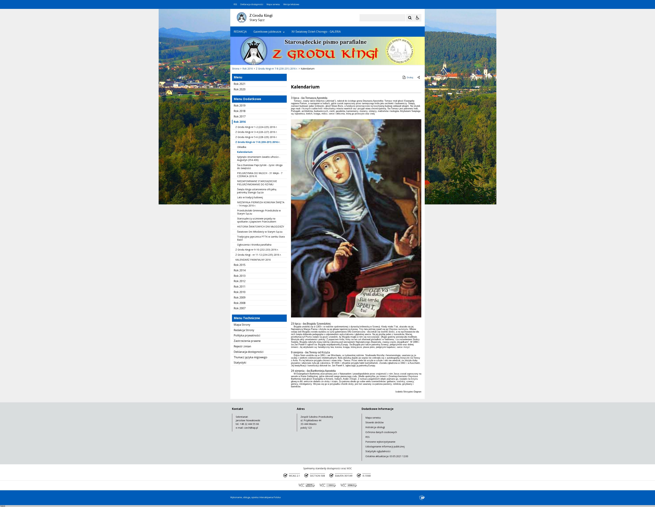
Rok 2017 (239, 116)
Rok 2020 (239, 89)
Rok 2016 (240, 122)
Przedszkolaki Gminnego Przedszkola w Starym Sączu (259, 212)
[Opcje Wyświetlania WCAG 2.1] (417, 18)
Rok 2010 (239, 292)
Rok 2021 (239, 84)
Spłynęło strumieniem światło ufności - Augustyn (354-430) (258, 158)
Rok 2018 (239, 111)
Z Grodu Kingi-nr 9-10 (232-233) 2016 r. (257, 249)
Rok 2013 (239, 276)
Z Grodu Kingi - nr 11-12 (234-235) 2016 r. (258, 254)
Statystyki (240, 362)
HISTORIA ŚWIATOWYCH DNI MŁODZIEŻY (260, 226)
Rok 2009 (239, 297)
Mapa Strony (242, 325)
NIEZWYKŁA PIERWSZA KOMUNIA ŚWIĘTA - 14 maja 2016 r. (260, 204)
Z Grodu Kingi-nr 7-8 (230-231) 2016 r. (257, 142)
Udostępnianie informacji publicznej (385, 446)
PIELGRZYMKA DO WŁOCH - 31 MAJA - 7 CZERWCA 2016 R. (259, 174)
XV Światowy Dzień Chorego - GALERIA (316, 31)
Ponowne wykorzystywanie (380, 441)
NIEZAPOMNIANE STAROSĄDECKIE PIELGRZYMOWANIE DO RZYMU (257, 182)
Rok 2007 (239, 308)
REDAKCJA (240, 31)
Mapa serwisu (273, 4)
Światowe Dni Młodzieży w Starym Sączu (259, 231)
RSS (235, 4)
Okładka (241, 147)
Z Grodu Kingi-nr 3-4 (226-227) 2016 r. (256, 132)
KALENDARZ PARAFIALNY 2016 (253, 259)
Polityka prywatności (247, 335)
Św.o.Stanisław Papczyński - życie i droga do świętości (259, 166)
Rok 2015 (239, 265)
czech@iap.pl (251, 427)
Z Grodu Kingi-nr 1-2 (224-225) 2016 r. (256, 127)
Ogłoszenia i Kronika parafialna (254, 244)
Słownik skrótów (374, 422)
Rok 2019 (239, 105)
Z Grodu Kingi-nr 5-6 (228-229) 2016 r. (256, 137)
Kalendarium (245, 152)
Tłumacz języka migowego (250, 357)
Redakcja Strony (244, 330)
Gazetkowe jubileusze (267, 31)
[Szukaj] (410, 18)
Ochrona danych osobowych (381, 432)
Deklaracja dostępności (251, 4)
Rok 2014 (239, 270)
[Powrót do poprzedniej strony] (419, 77)
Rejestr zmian (242, 346)
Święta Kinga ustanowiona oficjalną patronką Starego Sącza (256, 191)
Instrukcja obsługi (375, 427)
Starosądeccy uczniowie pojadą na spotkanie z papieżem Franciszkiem (256, 220)
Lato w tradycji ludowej (250, 197)
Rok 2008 (239, 303)
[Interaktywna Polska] (422, 497)
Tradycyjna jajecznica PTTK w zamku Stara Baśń (261, 238)
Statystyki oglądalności (377, 451)
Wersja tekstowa (291, 4)
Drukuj (410, 77)
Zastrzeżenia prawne (247, 341)
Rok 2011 (239, 286)
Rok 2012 (239, 281)
